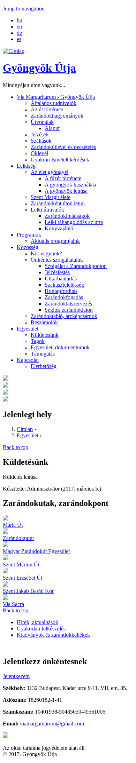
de (19, 33)
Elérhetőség (43, 366)
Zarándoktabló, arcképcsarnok (64, 316)
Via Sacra (13, 604)
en (19, 27)
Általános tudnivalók (53, 103)
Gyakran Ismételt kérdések (60, 159)
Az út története (47, 109)
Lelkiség (26, 166)
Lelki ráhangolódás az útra (74, 222)
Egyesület (27, 329)
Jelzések (40, 134)
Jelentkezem (16, 676)
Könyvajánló (59, 228)
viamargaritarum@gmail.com (52, 723)
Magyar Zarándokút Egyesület (36, 551)
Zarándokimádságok (67, 216)
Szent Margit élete (50, 197)
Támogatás (43, 354)
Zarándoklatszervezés (68, 304)
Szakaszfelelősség (64, 285)
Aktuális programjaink (55, 241)
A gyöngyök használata (70, 185)
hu (19, 20)
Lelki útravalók (47, 210)
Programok (29, 235)
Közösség (27, 247)
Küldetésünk (45, 335)
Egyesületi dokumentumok (60, 347)
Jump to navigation (24, 8)
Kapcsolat (28, 360)
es (19, 39)
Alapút (52, 128)
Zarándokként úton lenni (58, 203)
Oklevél (39, 153)
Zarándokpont (18, 538)
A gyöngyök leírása (66, 191)
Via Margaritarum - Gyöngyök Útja (56, 97)
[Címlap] (13, 51)
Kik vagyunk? (46, 253)
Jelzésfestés (57, 272)
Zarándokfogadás (64, 297)
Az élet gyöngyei (49, 172)
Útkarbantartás (61, 278)
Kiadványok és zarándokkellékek (53, 635)
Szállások (41, 141)
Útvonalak (42, 122)
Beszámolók (44, 322)
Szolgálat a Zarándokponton (76, 266)
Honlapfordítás (61, 291)
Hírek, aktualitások (37, 622)
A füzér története (63, 178)
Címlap (25, 429)
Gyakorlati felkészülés (41, 628)
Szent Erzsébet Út (22, 578)
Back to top (15, 447)
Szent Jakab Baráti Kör (28, 591)
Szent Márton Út (21, 564)
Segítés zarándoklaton (69, 310)
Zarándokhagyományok (57, 116)
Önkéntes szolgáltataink (57, 260)
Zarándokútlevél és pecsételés (63, 147)
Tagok (38, 341)
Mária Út (13, 525)
